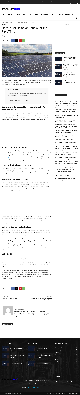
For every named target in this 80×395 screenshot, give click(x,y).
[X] (73, 3)
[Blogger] (56, 381)
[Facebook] (69, 3)
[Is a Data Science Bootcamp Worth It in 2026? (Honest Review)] (58, 74)
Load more (66, 89)
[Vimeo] (75, 3)
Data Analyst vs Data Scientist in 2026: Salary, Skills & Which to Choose (70, 66)
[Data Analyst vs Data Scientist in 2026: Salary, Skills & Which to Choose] (58, 66)
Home (3, 22)
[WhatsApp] (23, 40)
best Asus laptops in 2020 (66, 121)
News (6, 22)
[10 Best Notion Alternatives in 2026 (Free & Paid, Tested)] (58, 59)
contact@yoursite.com (33, 387)
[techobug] (3, 36)
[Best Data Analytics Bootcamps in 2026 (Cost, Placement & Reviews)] (58, 82)
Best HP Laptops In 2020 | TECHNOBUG (64, 135)
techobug (7, 36)
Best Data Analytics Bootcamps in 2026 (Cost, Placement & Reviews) (69, 82)
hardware (11, 22)
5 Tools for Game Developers (9, 298)
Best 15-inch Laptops (66, 154)
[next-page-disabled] (5, 330)
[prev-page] (3, 330)
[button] (76, 18)
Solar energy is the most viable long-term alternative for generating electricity (28, 93)
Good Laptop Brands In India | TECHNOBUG (65, 130)
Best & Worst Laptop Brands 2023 (68, 99)
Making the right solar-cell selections (19, 100)
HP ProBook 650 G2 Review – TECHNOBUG (65, 178)
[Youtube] (77, 3)
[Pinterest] (20, 40)
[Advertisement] (38, 9)
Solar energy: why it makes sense (18, 98)
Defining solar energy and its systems (19, 95)
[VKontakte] (71, 381)
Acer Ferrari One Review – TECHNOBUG (64, 174)
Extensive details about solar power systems (20, 97)
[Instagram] (71, 3)
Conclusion (9, 102)
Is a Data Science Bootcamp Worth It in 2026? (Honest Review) (70, 74)
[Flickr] (64, 381)
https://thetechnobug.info (19, 309)
